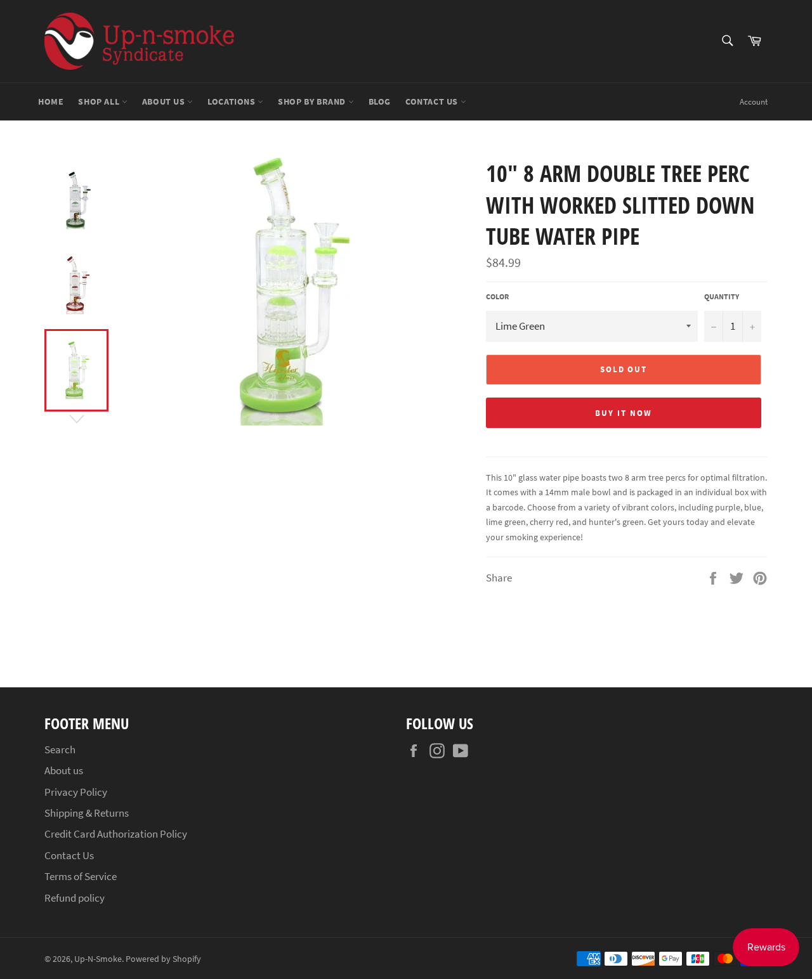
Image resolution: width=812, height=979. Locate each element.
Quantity (721, 296)
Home (50, 101)
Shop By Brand (313, 101)
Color (497, 296)
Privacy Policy (75, 792)
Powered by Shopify (163, 959)
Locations (232, 101)
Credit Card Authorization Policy (115, 834)
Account (754, 101)
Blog (380, 101)
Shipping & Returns (86, 813)
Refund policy (74, 898)
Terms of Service (80, 876)
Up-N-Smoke (98, 959)
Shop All (99, 101)
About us (164, 101)
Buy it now (623, 413)
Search (59, 749)
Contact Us (433, 101)
